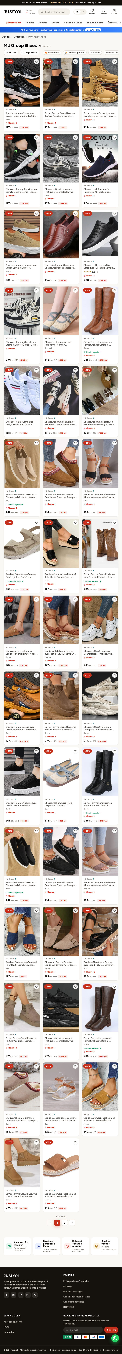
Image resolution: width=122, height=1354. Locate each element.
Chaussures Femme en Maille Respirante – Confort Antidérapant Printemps (58, 345)
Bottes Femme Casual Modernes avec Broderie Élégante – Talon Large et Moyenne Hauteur (99, 577)
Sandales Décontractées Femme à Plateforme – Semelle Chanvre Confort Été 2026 (99, 497)
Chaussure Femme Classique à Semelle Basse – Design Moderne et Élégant (99, 424)
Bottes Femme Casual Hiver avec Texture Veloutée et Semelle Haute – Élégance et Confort (60, 116)
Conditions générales (73, 1301)
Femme (30, 22)
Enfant (55, 22)
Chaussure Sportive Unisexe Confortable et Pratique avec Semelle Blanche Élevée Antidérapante (98, 655)
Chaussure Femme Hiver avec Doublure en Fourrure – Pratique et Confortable (60, 497)
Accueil (6, 36)
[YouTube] (28, 1295)
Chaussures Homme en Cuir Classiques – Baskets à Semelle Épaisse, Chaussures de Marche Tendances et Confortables (99, 269)
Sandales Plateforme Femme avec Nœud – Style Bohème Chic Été (60, 654)
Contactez (9, 1332)
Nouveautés (112, 52)
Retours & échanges (73, 1291)
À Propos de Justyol (13, 1321)
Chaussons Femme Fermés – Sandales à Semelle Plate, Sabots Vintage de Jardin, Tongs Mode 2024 (21, 655)
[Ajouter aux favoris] (36, 61)
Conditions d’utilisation (89, 1350)
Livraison (67, 1286)
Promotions (14, 22)
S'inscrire (111, 1330)
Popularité (31, 52)
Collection (19, 36)
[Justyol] (13, 12)
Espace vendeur (110, 1350)
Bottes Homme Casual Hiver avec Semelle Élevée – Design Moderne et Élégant (99, 116)
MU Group (10, 109)
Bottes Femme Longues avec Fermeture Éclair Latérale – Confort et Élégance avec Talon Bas (99, 346)
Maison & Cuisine (73, 22)
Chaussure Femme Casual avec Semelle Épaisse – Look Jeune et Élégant (60, 424)
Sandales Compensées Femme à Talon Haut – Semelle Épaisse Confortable (60, 577)
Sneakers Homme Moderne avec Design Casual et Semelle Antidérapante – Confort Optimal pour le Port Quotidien (22, 269)
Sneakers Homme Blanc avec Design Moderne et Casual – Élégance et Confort (19, 424)
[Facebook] (6, 1295)
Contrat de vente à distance (76, 1296)
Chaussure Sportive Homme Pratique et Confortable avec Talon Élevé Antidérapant (59, 192)
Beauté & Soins (95, 22)
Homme (43, 22)
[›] (72, 1223)
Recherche (68, 1306)
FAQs (6, 1326)
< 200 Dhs (95, 52)
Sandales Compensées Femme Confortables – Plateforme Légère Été (21, 577)
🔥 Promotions (52, 52)
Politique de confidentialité (76, 1281)
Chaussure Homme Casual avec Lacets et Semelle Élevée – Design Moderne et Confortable (22, 345)
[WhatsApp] (35, 1295)
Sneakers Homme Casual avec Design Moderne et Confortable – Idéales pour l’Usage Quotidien (22, 116)
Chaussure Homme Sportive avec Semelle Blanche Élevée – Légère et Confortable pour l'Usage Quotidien (21, 193)
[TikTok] (21, 1295)
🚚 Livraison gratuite (75, 52)
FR (77, 12)
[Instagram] (13, 1295)
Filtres (12, 52)
